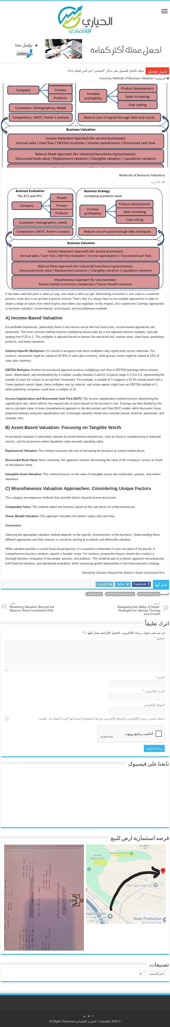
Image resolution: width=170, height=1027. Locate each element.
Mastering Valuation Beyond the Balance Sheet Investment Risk (123, 572)
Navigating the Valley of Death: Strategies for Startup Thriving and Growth (138, 609)
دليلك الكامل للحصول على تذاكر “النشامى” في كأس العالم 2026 (105, 70)
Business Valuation (120, 594)
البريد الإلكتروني (154, 691)
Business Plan (149, 594)
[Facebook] (93, 1016)
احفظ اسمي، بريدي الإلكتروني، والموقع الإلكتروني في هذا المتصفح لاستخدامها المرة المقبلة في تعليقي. (101, 718)
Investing (105, 78)
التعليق (160, 638)
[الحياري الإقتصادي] (85, 18)
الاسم (160, 677)
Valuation (94, 594)
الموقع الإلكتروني (154, 704)
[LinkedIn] (84, 1016)
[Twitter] (89, 1016)
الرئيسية (160, 78)
